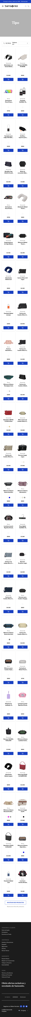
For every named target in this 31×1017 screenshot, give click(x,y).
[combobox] (23, 1010)
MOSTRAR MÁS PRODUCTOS (15, 902)
